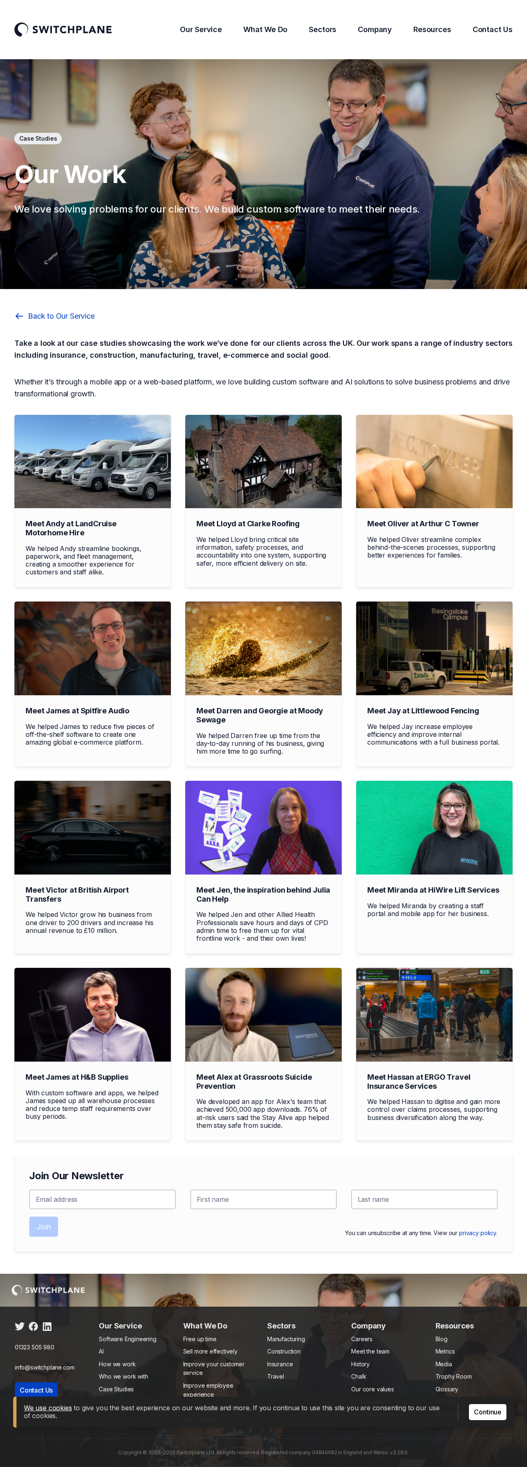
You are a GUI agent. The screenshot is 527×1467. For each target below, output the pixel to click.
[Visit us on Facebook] (33, 1329)
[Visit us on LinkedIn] (47, 1329)
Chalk (358, 1376)
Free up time (200, 1338)
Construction (284, 1351)
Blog (442, 1338)
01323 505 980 (34, 1347)
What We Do (265, 29)
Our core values (372, 1389)
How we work (117, 1364)
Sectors (322, 29)
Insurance (280, 1364)
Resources (432, 29)
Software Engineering (127, 1338)
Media (444, 1364)
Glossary (447, 1389)
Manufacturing (286, 1338)
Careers (362, 1338)
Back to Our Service (61, 316)
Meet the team (370, 1351)
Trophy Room (454, 1376)
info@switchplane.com (44, 1367)
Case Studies (116, 1389)
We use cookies (48, 1408)
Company (375, 29)
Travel (275, 1376)
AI (101, 1351)
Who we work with (123, 1376)
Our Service (201, 29)
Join (44, 1226)
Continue (487, 1412)
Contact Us (493, 29)
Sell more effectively (210, 1351)
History (360, 1364)
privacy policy (478, 1233)
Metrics (445, 1351)
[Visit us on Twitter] (20, 1329)
